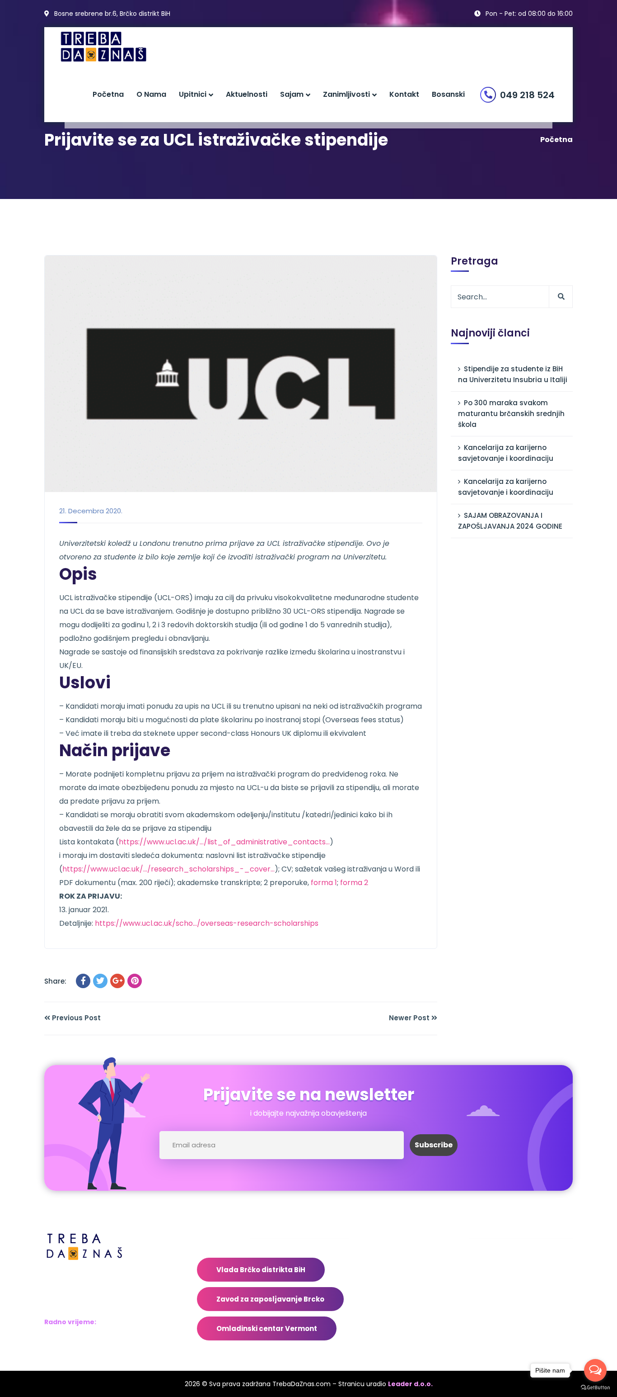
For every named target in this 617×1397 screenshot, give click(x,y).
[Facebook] (83, 981)
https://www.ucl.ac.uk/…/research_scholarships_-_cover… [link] (168, 869)
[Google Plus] (117, 981)
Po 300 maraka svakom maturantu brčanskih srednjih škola (511, 413)
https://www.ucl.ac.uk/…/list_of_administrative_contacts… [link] (224, 842)
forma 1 (324, 882)
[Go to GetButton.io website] (595, 1388)
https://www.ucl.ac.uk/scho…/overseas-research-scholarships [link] (206, 923)
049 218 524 (527, 94)
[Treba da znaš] (112, 46)
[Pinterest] (134, 981)
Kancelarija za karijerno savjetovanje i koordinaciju (505, 453)
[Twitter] (100, 981)
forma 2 (354, 882)
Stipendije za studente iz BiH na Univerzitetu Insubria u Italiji (512, 374)
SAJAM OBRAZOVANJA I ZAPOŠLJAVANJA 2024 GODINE (510, 521)
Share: (55, 981)
